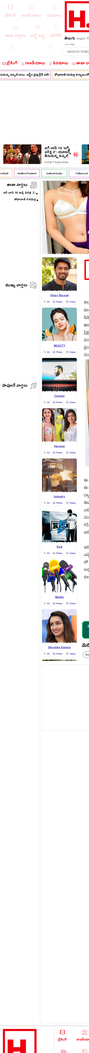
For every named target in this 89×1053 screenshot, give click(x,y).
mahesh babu (53, 173)
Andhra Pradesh (25, 173)
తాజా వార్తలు (17, 185)
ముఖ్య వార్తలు (16, 285)
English (81, 38)
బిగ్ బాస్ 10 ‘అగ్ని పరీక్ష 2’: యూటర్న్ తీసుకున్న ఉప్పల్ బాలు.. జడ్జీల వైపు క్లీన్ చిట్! (57, 152)
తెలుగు (69, 39)
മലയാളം (70, 44)
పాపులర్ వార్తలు (15, 386)
